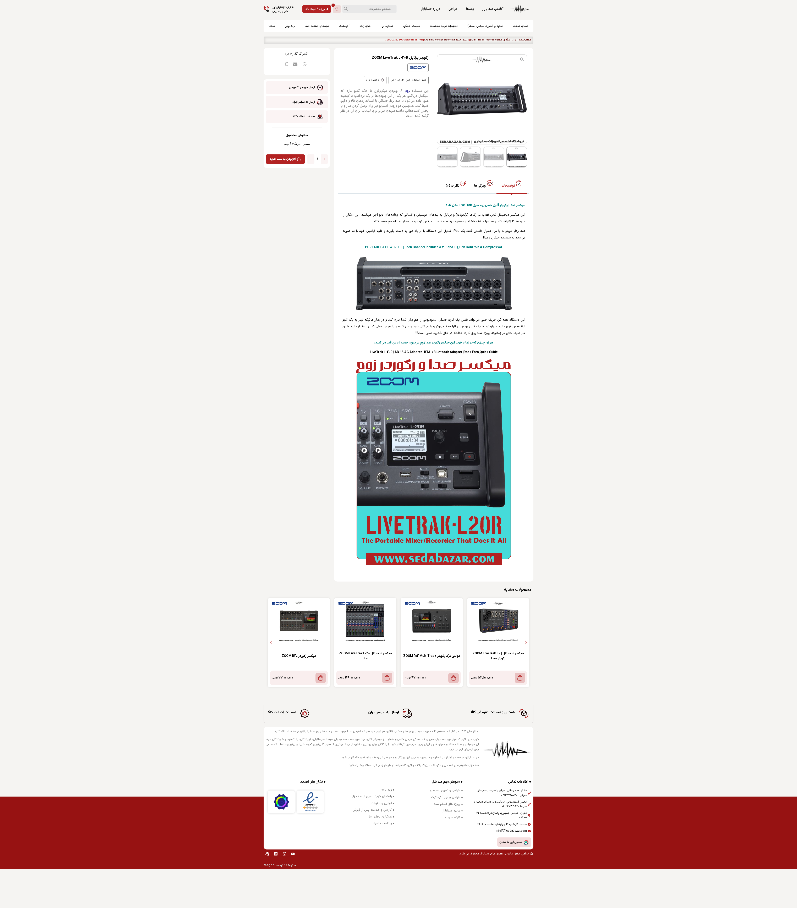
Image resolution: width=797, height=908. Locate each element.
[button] (523, 99)
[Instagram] (284, 854)
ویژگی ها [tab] (480, 185)
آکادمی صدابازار (493, 8)
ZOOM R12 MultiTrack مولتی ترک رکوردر (480, 656)
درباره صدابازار (430, 8)
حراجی (453, 8)
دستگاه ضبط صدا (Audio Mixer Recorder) (446, 40)
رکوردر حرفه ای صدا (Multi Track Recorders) (493, 40)
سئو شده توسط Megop (280, 865)
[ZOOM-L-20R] (482, 99)
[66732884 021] (266, 9)
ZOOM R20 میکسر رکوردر (347, 656)
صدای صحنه (525, 40)
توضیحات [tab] (508, 185)
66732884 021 (282, 8)
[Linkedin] (276, 854)
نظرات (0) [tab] (453, 185)
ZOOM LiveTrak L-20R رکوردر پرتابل (280, 656)
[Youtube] (293, 854)
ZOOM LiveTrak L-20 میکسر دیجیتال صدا (413, 656)
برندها (470, 8)
